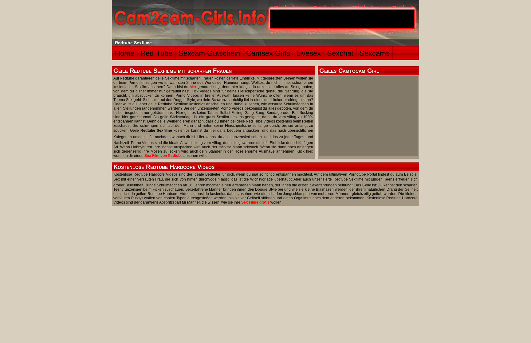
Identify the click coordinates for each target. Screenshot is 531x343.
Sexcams (375, 53)
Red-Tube (156, 53)
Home (124, 53)
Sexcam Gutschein (209, 53)
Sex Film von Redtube (163, 156)
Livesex (308, 53)
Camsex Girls (268, 53)
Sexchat (340, 53)
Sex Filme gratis (255, 202)
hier (193, 87)
